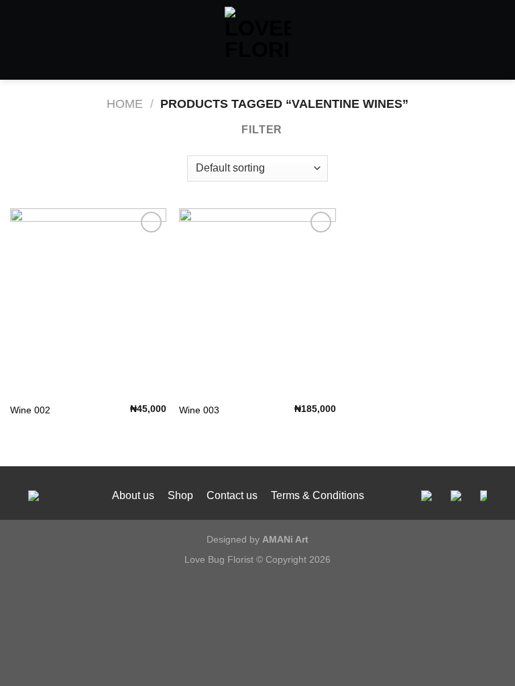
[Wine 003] (257, 301)
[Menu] (18, 39)
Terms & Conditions (317, 495)
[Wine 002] (88, 301)
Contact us (232, 495)
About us (133, 495)
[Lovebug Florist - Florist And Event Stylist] (258, 40)
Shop (180, 495)
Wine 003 (199, 410)
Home (125, 103)
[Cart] (498, 40)
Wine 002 (30, 410)
